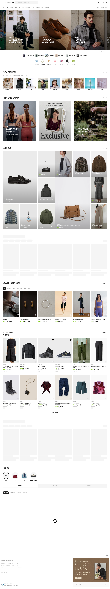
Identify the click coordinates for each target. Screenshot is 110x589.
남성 (20, 7)
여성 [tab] (10, 75)
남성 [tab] (7, 75)
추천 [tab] (3, 75)
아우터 (9, 107)
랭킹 (34, 7)
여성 (23, 7)
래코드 (11, 7)
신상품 (38, 7)
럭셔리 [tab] (22, 75)
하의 (18, 107)
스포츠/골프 (28, 7)
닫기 (105, 584)
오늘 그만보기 (78, 584)
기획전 (102, 7)
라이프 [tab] (27, 75)
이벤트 (106, 7)
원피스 (22, 107)
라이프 (42, 7)
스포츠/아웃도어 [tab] (16, 75)
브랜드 (98, 7)
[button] (91, 570)
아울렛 (47, 7)
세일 (16, 7)
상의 (14, 107)
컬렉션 (5, 107)
